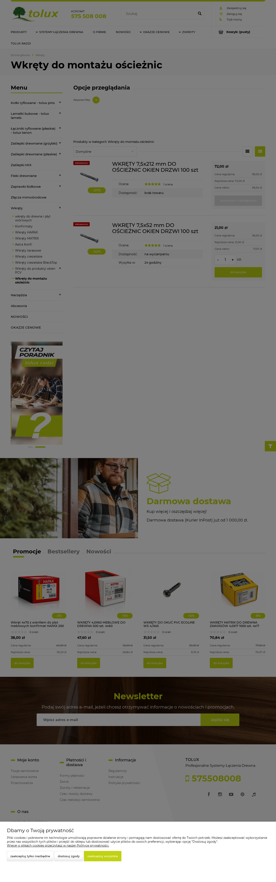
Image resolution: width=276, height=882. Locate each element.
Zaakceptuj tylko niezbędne (30, 856)
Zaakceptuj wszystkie (102, 856)
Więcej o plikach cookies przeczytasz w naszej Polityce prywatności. (58, 845)
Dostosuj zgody (69, 856)
